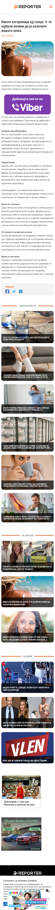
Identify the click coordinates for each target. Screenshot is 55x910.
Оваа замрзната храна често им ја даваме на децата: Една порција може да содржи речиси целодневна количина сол (27, 447)
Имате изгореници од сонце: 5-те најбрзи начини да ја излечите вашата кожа (26, 603)
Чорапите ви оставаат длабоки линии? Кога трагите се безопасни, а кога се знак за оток (25, 376)
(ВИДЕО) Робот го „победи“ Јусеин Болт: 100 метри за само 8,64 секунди (26, 689)
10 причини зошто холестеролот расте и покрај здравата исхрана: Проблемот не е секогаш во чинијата (27, 518)
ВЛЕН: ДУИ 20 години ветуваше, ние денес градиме (25, 761)
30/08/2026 (48, 564)
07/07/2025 (48, 599)
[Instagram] (21, 291)
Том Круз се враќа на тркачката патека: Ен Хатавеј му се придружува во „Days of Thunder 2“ (27, 568)
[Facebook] (7, 291)
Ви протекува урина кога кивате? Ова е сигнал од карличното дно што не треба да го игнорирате (26, 409)
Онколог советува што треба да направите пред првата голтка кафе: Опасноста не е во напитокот (25, 485)
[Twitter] (14, 291)
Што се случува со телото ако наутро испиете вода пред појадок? (26, 339)
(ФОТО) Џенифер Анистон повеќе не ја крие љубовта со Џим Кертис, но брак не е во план (27, 724)
